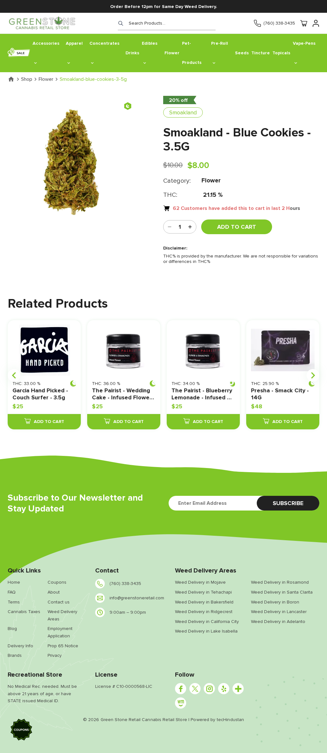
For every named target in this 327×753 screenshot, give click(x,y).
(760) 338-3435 (279, 23)
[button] (21, 730)
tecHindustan (230, 719)
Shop (26, 79)
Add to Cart (236, 226)
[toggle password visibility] (190, 227)
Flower (46, 79)
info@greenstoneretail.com (137, 598)
